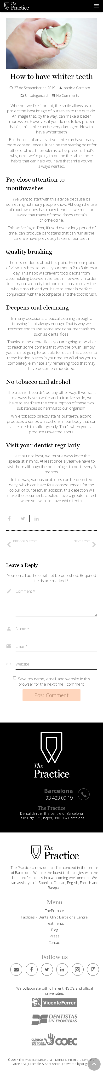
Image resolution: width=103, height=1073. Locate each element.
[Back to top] (94, 1064)
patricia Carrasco (77, 88)
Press (54, 936)
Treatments (54, 923)
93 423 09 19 (59, 798)
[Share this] (11, 518)
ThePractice (54, 910)
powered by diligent (77, 1064)
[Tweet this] (23, 518)
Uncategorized (36, 95)
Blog (54, 929)
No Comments (67, 95)
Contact (54, 942)
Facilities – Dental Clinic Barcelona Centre (54, 917)
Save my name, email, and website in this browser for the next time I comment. (54, 681)
